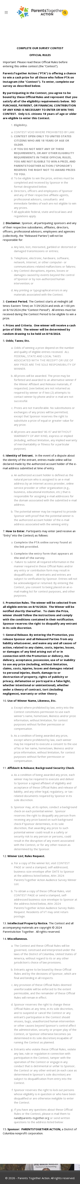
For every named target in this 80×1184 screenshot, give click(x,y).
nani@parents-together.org (31, 1118)
